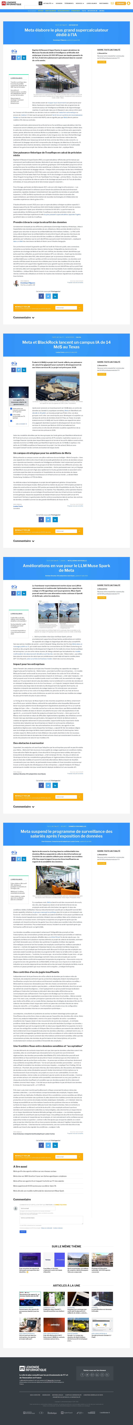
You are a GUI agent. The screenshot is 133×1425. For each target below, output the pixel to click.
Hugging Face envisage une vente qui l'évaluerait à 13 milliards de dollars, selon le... (77, 1311)
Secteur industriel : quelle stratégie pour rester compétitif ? (18, 625)
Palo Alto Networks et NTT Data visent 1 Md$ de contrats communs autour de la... (54, 1337)
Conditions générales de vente (93, 1395)
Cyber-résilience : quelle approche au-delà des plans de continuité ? (18, 898)
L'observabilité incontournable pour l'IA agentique (19, 416)
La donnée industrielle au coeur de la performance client (18, 632)
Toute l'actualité (61, 25)
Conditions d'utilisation (58, 1228)
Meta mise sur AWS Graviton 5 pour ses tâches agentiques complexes (40, 1176)
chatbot (24, 115)
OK (79, 307)
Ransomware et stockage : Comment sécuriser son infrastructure (17, 101)
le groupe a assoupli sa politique (44, 912)
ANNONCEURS (46, 1395)
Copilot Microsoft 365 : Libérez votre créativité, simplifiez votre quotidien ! (18, 619)
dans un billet (18, 241)
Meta (65, 117)
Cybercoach (75, 11)
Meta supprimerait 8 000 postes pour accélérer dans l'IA (34, 1186)
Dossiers (59, 3)
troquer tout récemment (57, 103)
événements (69, 3)
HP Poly (41, 11)
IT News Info (50, 1380)
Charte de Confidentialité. (32, 1214)
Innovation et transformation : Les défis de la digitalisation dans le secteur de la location (18, 92)
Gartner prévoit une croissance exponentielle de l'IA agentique (19, 410)
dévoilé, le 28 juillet (39, 413)
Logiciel (63, 560)
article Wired (55, 937)
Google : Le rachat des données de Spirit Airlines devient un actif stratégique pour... (77, 1338)
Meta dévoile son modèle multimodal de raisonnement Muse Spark (38, 1191)
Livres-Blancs (92, 3)
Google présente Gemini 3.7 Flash (101, 1336)
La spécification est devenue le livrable (102, 1310)
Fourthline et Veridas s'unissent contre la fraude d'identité (52, 1270)
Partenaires (103, 3)
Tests (84, 11)
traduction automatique (67, 112)
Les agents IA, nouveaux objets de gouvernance (18, 402)
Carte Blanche (50, 11)
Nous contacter (35, 1395)
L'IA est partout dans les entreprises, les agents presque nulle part (27, 1337)
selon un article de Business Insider (39, 659)
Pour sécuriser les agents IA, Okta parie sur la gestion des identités (29, 1270)
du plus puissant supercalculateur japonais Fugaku (62, 214)
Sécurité (64, 826)
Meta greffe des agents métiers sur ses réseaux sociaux (34, 1171)
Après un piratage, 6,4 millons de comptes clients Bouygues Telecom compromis (77, 1270)
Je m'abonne (101, 62)
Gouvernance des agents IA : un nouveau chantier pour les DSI (29, 1311)
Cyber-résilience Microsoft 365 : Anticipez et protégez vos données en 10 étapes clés (19, 886)
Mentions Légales (57, 1395)
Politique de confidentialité (46, 1228)
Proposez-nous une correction (75, 282)
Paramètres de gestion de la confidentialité (66, 1397)
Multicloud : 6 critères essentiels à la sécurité (18, 892)
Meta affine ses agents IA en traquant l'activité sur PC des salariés (38, 1181)
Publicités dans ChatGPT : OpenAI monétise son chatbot (53, 1310)
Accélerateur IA (63, 11)
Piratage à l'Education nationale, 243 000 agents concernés (101, 1270)
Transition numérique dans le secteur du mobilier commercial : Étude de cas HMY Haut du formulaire (19, 84)
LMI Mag (101, 11)
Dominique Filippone (28, 283)
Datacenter (70, 337)
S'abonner (120, 3)
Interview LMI (92, 11)
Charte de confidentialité (73, 1395)
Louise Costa (18, 506)
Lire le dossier (21, 424)
